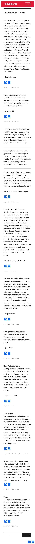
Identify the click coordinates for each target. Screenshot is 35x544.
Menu (27, 4)
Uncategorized (23, 453)
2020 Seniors (15, 406)
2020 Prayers (15, 87)
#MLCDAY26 (11, 4)
